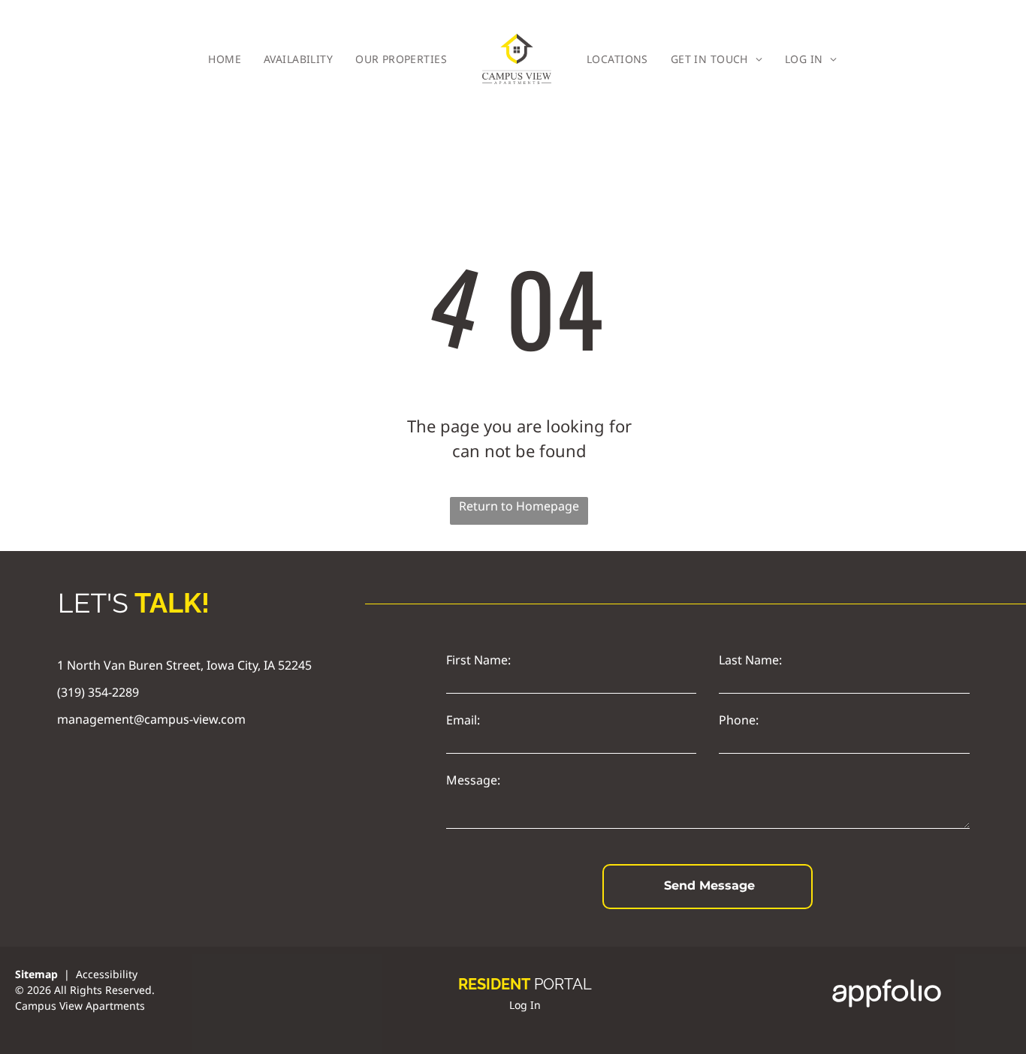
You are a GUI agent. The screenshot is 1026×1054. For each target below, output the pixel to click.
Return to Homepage (519, 506)
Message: (473, 780)
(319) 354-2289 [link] (98, 692)
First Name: (478, 660)
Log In (525, 1005)
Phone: (739, 720)
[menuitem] (224, 59)
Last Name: (750, 660)
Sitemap (36, 974)
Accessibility (106, 974)
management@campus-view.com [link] (151, 719)
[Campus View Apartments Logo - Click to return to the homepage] (517, 59)
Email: (463, 720)
